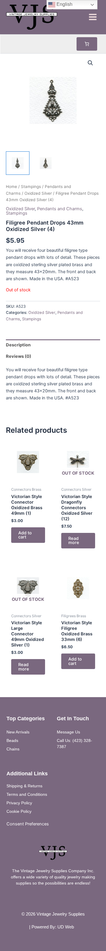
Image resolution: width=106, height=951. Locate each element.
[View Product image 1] (17, 163)
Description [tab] (18, 345)
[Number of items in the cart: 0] (87, 44)
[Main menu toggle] (92, 17)
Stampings (31, 186)
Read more (73, 540)
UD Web (65, 927)
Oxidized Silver (38, 193)
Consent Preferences (27, 824)
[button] (90, 63)
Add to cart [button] (25, 535)
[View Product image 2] (45, 163)
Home (11, 186)
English (63, 4)
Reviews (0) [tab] (18, 356)
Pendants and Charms (59, 208)
